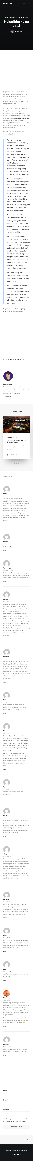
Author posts (7, 396)
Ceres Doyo (19, 309)
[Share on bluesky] (18, 360)
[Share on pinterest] (11, 360)
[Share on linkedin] (13, 360)
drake (5, 969)
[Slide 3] (19, 463)
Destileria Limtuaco (22, 118)
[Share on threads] (8, 360)
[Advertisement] (16, 66)
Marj (4, 700)
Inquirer (5, 311)
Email (5, 1100)
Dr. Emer (6, 899)
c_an (5, 787)
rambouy (6, 656)
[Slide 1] (14, 463)
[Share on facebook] (4, 360)
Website (6, 1109)
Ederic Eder (19, 31)
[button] (29, 3)
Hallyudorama (15, 393)
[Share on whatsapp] (16, 360)
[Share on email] (23, 360)
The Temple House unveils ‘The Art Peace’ (16, 441)
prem (5, 935)
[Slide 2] (16, 463)
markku (5, 998)
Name (5, 1090)
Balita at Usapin (10, 17)
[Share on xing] (20, 360)
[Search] (23, 3)
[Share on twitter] (6, 360)
